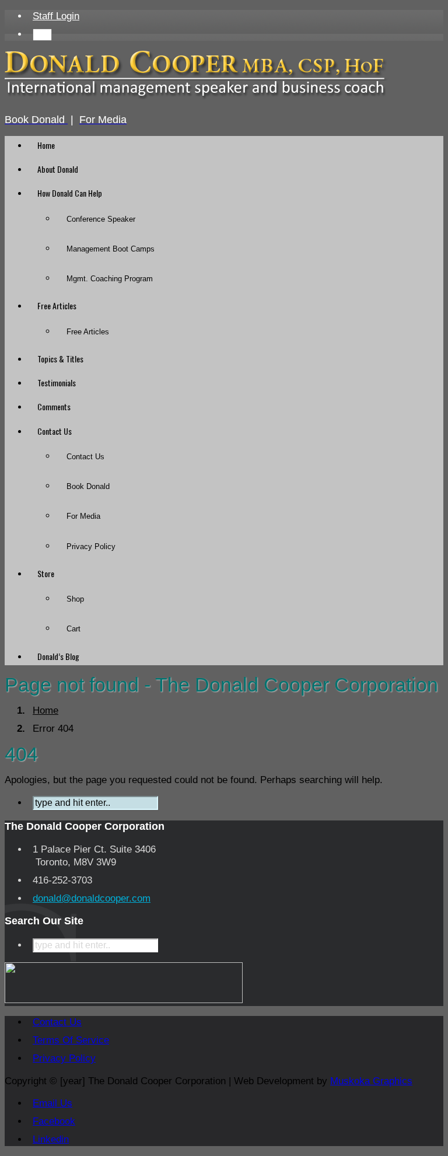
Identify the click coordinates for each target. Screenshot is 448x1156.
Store (45, 573)
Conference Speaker (100, 219)
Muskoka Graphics (371, 1081)
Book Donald (88, 486)
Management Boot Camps (110, 249)
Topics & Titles (60, 358)
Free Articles (56, 305)
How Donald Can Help (69, 193)
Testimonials (56, 382)
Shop (75, 599)
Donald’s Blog (58, 656)
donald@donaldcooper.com (91, 898)
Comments (54, 406)
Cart (73, 628)
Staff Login (56, 16)
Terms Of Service (71, 1040)
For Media (83, 516)
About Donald (57, 169)
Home (46, 145)
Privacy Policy (91, 546)
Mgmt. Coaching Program (109, 278)
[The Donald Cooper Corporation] (196, 97)
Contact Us (54, 431)
